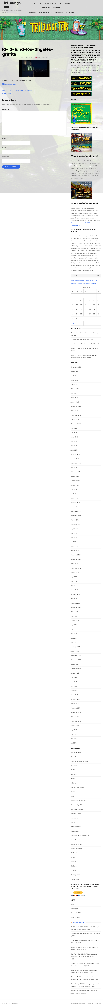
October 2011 (75, 612)
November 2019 (76, 406)
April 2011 (74, 638)
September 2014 (76, 481)
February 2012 (75, 594)
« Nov (73, 323)
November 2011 (76, 607)
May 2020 (74, 393)
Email (5, 148)
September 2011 (76, 616)
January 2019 (75, 419)
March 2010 (74, 695)
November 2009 (76, 712)
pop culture (74, 818)
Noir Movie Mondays (77, 809)
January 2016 (75, 459)
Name (4, 139)
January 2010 (75, 704)
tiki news (73, 857)
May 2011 (74, 634)
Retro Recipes (75, 831)
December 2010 (75, 656)
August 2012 (75, 572)
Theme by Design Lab (94, 1004)
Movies (73, 792)
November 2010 (76, 660)
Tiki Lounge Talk (11, 5)
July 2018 (74, 428)
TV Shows (74, 870)
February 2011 (75, 647)
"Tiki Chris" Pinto (42, 58)
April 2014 (74, 494)
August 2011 (75, 621)
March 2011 (74, 642)
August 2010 (75, 673)
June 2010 (74, 682)
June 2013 (74, 533)
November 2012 (76, 559)
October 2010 (75, 664)
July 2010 (74, 677)
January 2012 (75, 599)
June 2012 (74, 581)
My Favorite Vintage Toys (79, 800)
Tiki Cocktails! (64, 3)
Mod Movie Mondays (77, 787)
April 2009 (74, 743)
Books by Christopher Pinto (79, 761)
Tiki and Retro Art (76, 844)
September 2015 (76, 463)
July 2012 (74, 577)
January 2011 (75, 651)
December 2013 (75, 511)
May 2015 (74, 468)
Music (72, 796)
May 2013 (74, 537)
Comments (76, 913)
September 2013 (76, 524)
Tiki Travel (74, 866)
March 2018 (74, 437)
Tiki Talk (73, 862)
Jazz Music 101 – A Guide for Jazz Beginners (46, 12)
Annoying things (76, 752)
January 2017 (75, 446)
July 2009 (74, 730)
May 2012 (74, 586)
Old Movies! (69, 12)
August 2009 (75, 726)
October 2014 (75, 476)
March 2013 (74, 546)
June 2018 (74, 433)
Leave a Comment (10, 84)
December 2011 (75, 603)
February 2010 (75, 699)
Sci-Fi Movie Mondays (77, 840)
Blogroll (73, 757)
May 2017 (74, 441)
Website (5, 157)
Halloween (74, 774)
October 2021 (75, 371)
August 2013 (75, 529)
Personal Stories (76, 814)
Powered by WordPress (77, 1004)
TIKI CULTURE (37, 3)
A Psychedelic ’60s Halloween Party (82, 340)
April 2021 (74, 376)
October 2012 (75, 564)
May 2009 (74, 739)
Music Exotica (50, 3)
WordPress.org (75, 917)
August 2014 (75, 485)
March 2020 (74, 398)
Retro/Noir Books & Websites (80, 835)
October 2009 (75, 717)
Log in (73, 904)
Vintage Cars (75, 879)
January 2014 (75, 507)
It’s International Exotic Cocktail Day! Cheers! (84, 344)
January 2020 (75, 402)
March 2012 (74, 590)
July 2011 (74, 625)
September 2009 (76, 721)
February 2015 (75, 472)
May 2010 (74, 686)
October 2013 (75, 520)
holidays (73, 783)
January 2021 (75, 385)
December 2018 (75, 424)
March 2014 (74, 498)
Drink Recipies (75, 770)
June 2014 (74, 489)
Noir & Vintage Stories (78, 805)
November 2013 (76, 516)
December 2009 (75, 708)
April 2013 (74, 542)
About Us (46, 8)
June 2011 (74, 629)
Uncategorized (75, 875)
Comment (6, 109)
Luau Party (56, 8)
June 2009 (74, 734)
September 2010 (76, 669)
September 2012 (76, 568)
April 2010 (74, 691)
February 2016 (75, 454)
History (73, 779)
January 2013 (75, 551)
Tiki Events (74, 853)
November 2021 (76, 367)
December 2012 (75, 555)
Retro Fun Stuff (75, 827)
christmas (74, 766)
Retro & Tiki (74, 822)
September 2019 (76, 415)
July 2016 (74, 450)
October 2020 (75, 389)
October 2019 (75, 411)
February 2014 (75, 502)
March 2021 (74, 380)
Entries (74, 909)
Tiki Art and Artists (76, 849)
